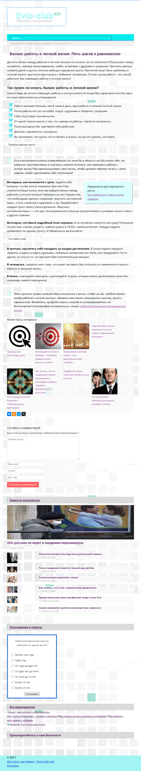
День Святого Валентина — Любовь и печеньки (32, 716)
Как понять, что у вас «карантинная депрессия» (68, 587)
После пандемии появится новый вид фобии (66, 568)
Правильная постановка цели (16, 353)
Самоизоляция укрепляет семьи (58, 577)
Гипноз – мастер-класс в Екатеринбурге (29, 712)
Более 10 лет (22, 682)
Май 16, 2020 (49, 580)
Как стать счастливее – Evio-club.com (30, 761)
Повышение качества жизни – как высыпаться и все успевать (74, 357)
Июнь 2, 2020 (17, 547)
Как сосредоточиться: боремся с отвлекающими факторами (18, 402)
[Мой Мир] (19, 414)
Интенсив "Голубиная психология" (27, 724)
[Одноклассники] (14, 414)
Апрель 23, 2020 (50, 611)
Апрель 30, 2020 (50, 600)
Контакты (13, 765)
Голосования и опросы (26, 627)
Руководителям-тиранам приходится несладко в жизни (103, 400)
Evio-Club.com (17, 43)
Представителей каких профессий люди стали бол (70, 597)
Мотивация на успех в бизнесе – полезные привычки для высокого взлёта (47, 357)
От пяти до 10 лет (25, 676)
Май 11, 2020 (49, 591)
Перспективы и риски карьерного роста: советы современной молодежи (103, 331)
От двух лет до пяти (27, 671)
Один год (20, 660)
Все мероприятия (22, 707)
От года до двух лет (26, 665)
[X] (23, 414)
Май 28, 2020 (49, 557)
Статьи (29, 43)
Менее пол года (24, 654)
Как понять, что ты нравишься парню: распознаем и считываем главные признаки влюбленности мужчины (46, 382)
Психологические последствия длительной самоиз (70, 554)
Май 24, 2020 (49, 571)
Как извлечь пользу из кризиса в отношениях (83, 716)
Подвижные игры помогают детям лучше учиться (76, 375)
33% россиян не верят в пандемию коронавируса (45, 543)
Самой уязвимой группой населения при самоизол (70, 607)
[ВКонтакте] (9, 414)
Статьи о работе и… (43, 43)
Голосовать (32, 694)
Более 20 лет (22, 687)
